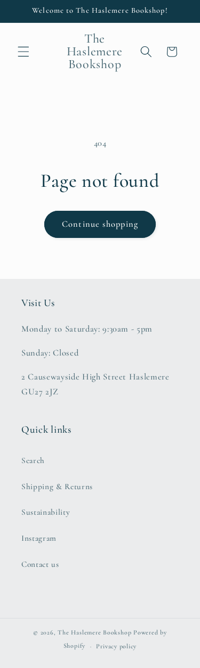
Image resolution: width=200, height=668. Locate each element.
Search (33, 460)
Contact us (40, 564)
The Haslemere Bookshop (94, 632)
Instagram (39, 538)
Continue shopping (100, 224)
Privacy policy (116, 646)
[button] (23, 51)
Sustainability (45, 512)
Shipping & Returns (57, 486)
